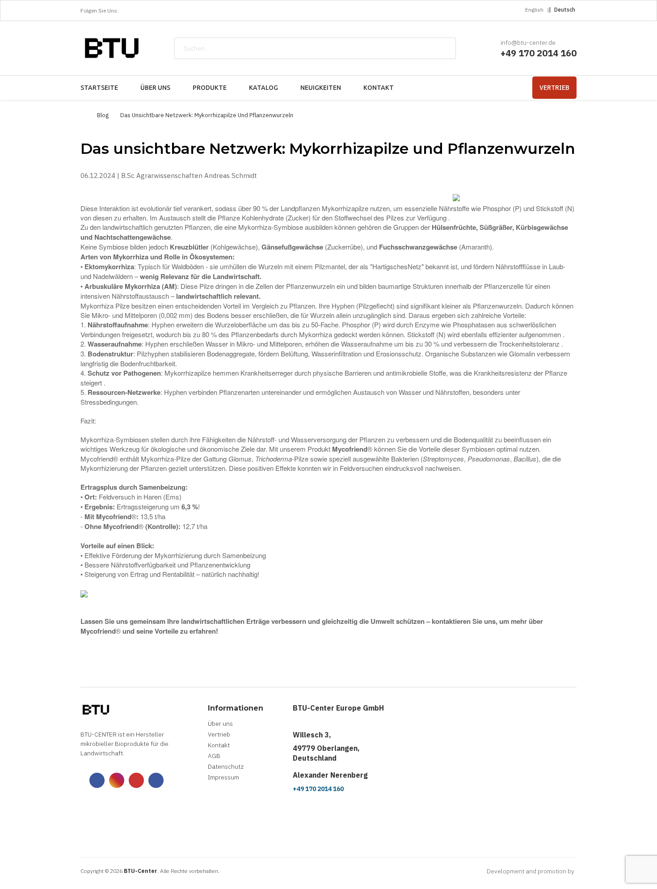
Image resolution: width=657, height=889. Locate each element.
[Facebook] (136, 10)
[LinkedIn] (181, 10)
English (534, 9)
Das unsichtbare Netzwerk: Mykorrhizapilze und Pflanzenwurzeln (206, 115)
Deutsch (564, 9)
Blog (103, 115)
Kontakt (219, 745)
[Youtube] (166, 10)
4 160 (565, 53)
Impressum (223, 777)
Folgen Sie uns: (99, 10)
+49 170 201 (527, 53)
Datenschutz (226, 766)
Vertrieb (554, 88)
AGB (214, 756)
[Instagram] (151, 10)
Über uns (220, 724)
